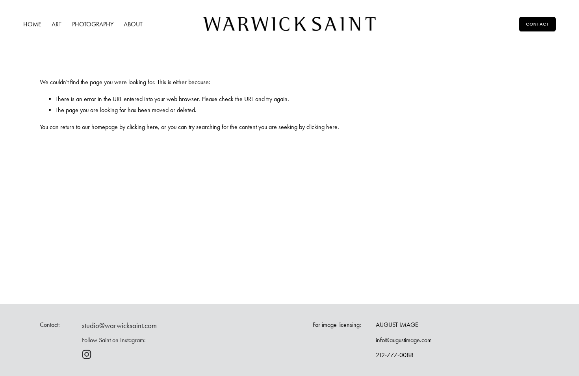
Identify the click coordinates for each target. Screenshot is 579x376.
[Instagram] (86, 354)
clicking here (142, 127)
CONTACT (537, 24)
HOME (32, 24)
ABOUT (133, 24)
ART (56, 24)
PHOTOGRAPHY (92, 24)
